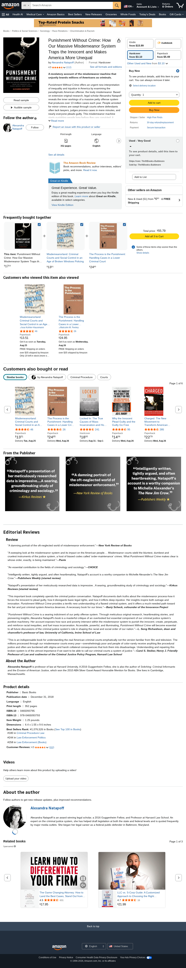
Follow (35, 127)
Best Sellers (75, 14)
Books (162, 14)
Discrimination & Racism (82, 31)
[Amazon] (10, 5)
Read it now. (90, 170)
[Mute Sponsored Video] (83, 885)
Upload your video (15, 778)
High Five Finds (154, 117)
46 (31, 429)
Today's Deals (147, 14)
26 (64, 429)
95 (128, 429)
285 (162, 429)
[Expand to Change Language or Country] (103, 946)
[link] (65, 236)
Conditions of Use (47, 957)
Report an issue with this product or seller (76, 126)
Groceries (111, 14)
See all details (56, 154)
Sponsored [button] (8, 846)
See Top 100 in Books (67, 729)
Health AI (18, 14)
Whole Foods (128, 14)
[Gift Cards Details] (183, 14)
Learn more (81, 196)
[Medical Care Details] (43, 14)
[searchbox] (72, 5)
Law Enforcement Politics (31, 737)
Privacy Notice (66, 957)
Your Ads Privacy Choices (132, 957)
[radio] (140, 43)
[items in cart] (180, 5)
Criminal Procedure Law (30, 732)
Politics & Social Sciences (24, 31)
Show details (142, 253)
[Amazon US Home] (59, 947)
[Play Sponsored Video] (132, 871)
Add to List (140, 177)
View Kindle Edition (62, 204)
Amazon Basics (55, 14)
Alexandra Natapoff (63, 62)
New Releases (93, 14)
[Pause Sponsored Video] (83, 878)
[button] (5, 14)
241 (97, 429)
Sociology (45, 31)
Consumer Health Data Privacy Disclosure (96, 957)
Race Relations (60, 31)
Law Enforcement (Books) (31, 742)
